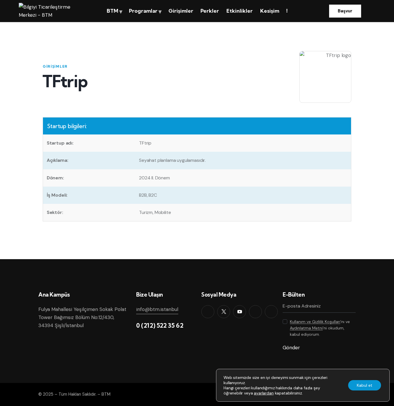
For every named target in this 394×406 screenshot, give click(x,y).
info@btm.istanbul (157, 309)
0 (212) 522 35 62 (159, 325)
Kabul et (364, 385)
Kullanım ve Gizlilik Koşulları (315, 322)
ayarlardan (263, 393)
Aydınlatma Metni (306, 328)
